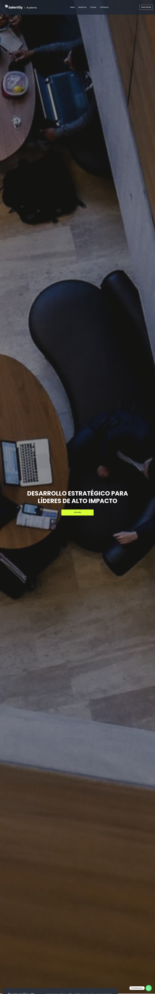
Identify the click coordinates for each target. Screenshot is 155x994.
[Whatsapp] (149, 988)
